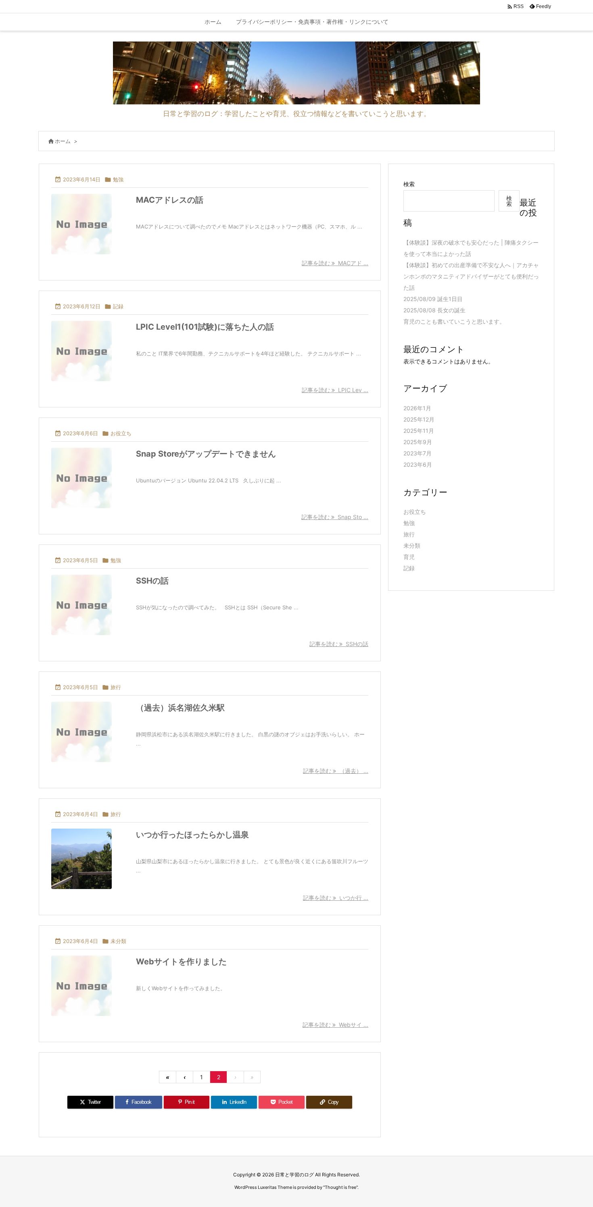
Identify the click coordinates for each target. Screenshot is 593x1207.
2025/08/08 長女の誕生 (434, 310)
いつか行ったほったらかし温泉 (192, 834)
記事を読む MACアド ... (335, 263)
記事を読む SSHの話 (338, 643)
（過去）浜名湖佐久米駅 (180, 708)
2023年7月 (417, 453)
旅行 (116, 687)
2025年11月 (418, 430)
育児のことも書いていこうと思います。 (454, 321)
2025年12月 (418, 419)
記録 (118, 306)
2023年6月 (417, 464)
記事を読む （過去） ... (335, 770)
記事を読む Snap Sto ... (334, 516)
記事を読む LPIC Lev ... (335, 389)
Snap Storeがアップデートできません (206, 454)
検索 (409, 184)
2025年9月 (417, 441)
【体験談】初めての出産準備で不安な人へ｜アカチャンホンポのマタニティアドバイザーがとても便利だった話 (471, 276)
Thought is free (340, 1187)
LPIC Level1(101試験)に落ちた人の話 (205, 327)
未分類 (118, 941)
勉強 (118, 179)
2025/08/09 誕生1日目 (433, 298)
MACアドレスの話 (169, 200)
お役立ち (121, 433)
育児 (409, 556)
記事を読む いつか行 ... (335, 897)
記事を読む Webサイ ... (335, 1024)
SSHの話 (152, 581)
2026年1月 (417, 408)
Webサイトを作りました (181, 961)
